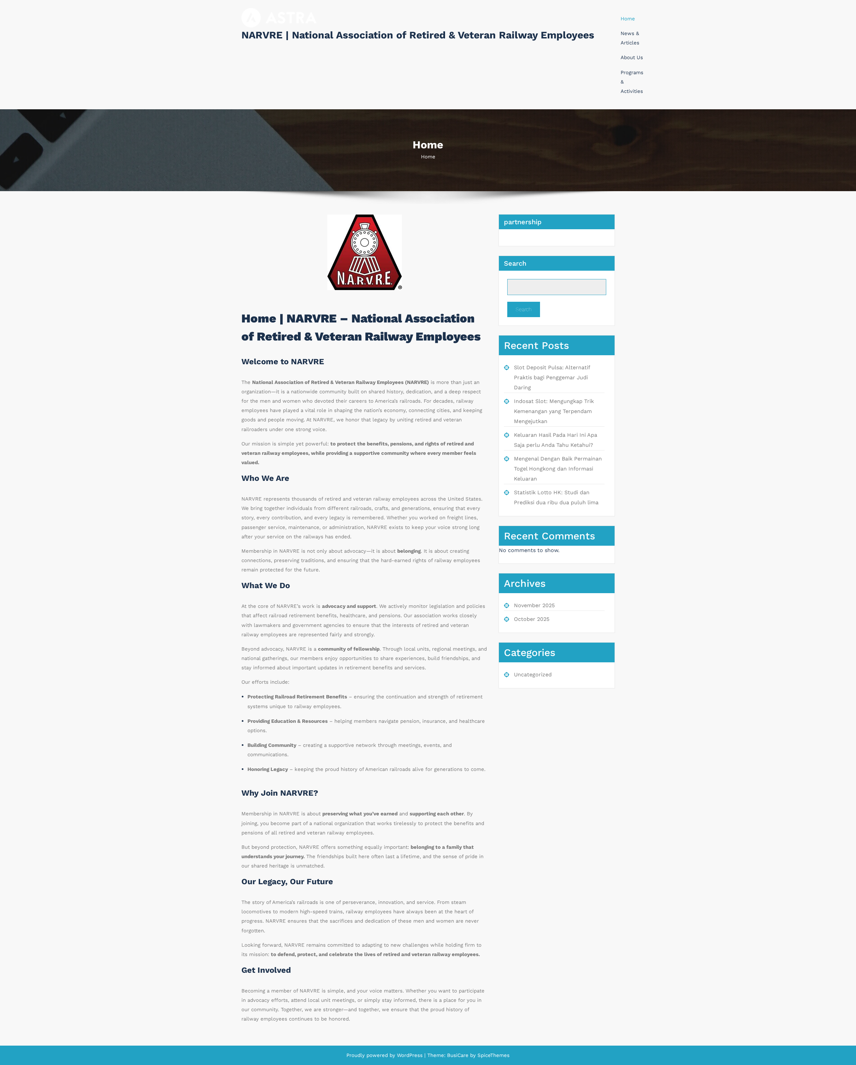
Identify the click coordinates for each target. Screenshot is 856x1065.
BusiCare (458, 1055)
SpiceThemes (493, 1055)
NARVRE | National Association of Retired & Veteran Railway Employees (417, 35)
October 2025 (531, 619)
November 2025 (534, 605)
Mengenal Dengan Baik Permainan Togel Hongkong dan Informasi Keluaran (558, 468)
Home (628, 19)
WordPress (410, 1055)
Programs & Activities (632, 82)
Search (515, 263)
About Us (632, 57)
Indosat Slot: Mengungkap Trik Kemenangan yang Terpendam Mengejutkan (554, 411)
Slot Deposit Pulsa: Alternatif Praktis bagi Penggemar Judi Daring (552, 377)
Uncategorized (533, 674)
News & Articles (630, 38)
